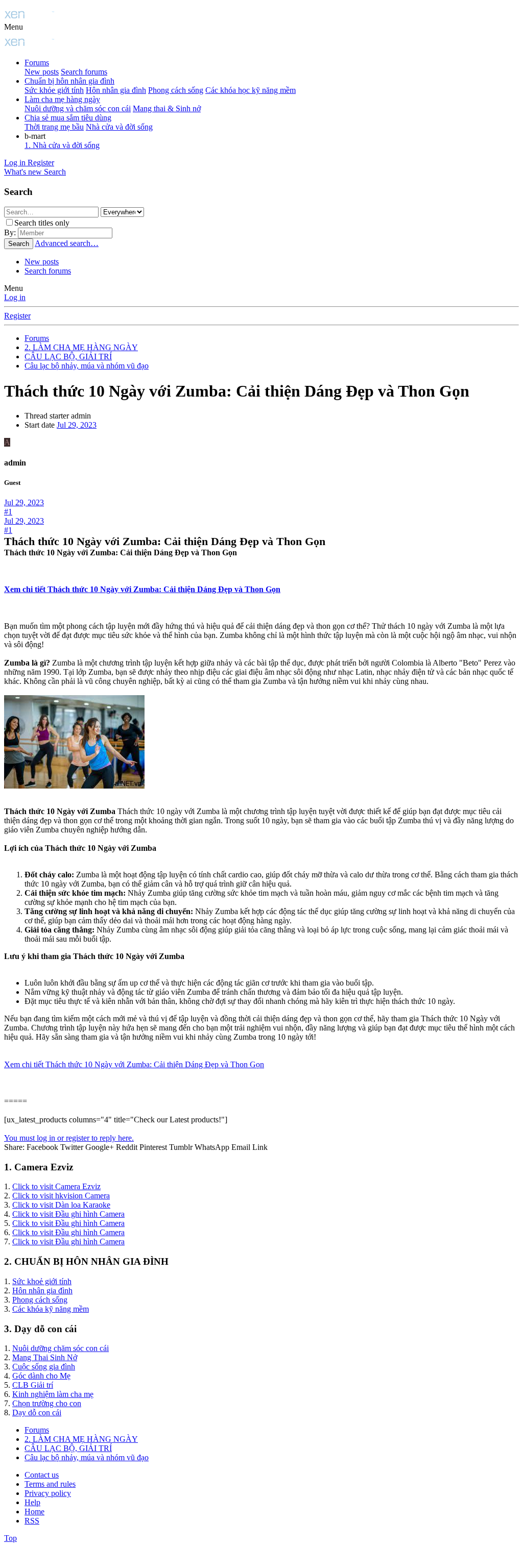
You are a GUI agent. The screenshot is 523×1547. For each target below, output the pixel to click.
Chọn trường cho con (46, 1403)
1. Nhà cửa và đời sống (62, 145)
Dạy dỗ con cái (36, 1412)
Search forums (84, 71)
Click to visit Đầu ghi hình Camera (68, 1214)
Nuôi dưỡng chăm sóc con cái (60, 1348)
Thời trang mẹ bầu (54, 126)
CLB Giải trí (32, 1385)
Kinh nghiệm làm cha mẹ (52, 1394)
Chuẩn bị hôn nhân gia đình (69, 81)
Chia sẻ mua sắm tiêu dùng (68, 117)
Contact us (42, 1474)
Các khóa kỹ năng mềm (50, 1309)
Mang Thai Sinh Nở (44, 1357)
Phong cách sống (175, 90)
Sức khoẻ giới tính (42, 1281)
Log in (15, 297)
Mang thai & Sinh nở (167, 108)
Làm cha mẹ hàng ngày (62, 99)
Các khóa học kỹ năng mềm (250, 90)
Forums (37, 62)
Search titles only (41, 222)
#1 (8, 511)
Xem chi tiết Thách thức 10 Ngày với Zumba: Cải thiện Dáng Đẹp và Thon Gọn (142, 589)
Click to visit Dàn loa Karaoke (61, 1204)
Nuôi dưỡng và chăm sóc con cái (78, 108)
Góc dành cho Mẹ (41, 1375)
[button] (13, 26)
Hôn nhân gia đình (116, 90)
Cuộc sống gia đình (43, 1366)
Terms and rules (50, 1484)
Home (34, 1511)
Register (17, 315)
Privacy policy (48, 1493)
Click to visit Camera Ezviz (56, 1186)
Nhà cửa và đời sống (119, 126)
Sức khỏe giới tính (54, 90)
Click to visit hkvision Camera (61, 1195)
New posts (42, 71)
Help (32, 1502)
